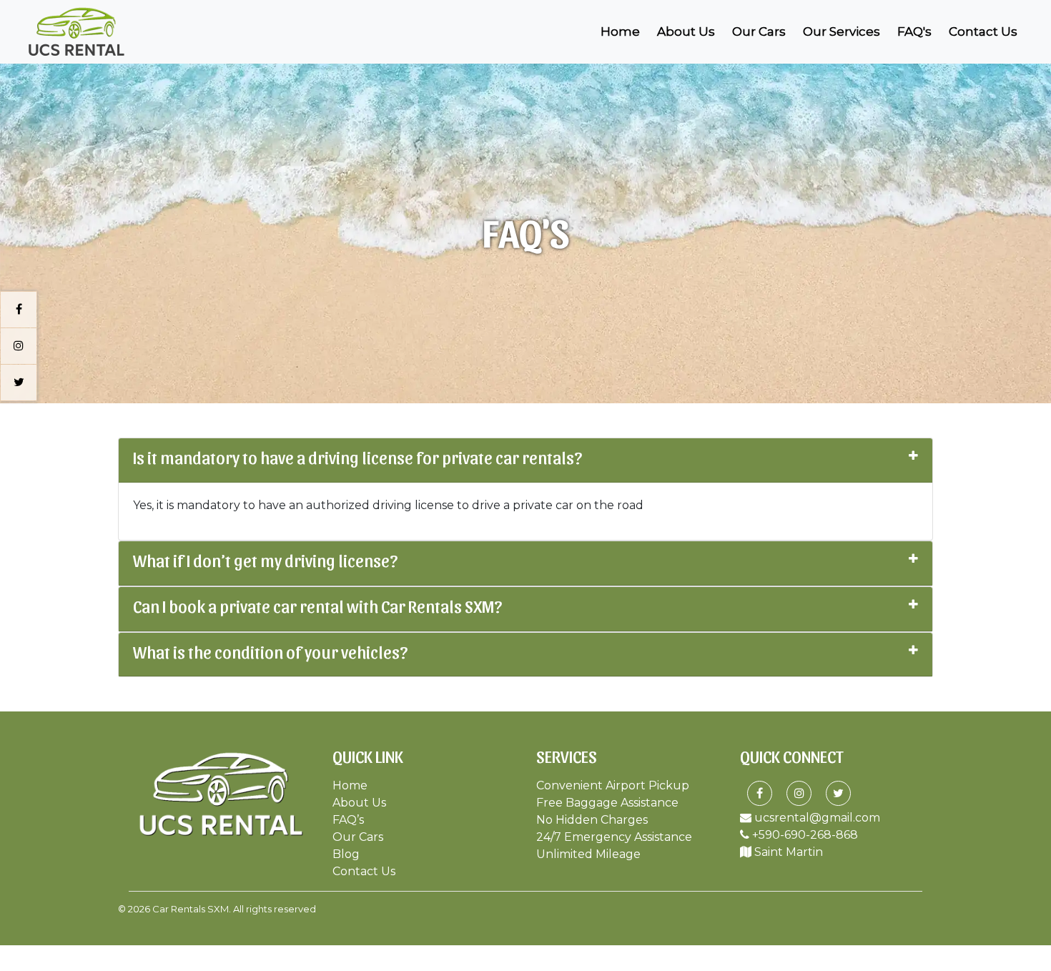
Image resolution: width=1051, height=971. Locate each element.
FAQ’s (348, 820)
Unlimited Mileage (588, 854)
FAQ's (914, 31)
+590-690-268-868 (803, 835)
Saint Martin (787, 852)
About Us (686, 31)
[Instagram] (799, 793)
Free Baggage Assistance (607, 802)
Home (623, 31)
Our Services (841, 31)
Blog (346, 854)
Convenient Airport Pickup (612, 785)
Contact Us (983, 31)
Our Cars (759, 31)
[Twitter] (838, 793)
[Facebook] (759, 793)
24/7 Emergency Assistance (614, 837)
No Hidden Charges (592, 820)
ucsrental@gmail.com (815, 817)
